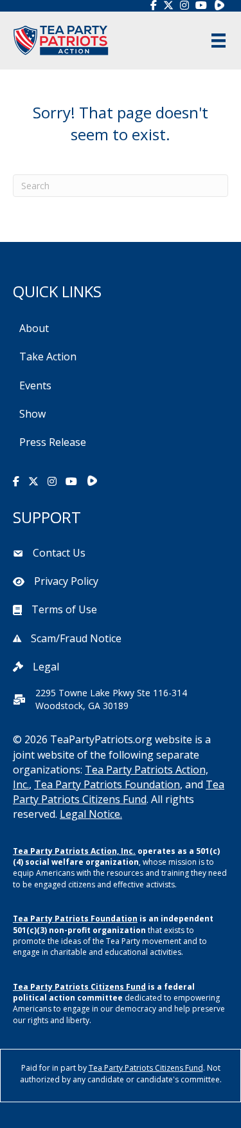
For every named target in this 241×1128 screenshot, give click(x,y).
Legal (46, 667)
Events (35, 385)
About (34, 328)
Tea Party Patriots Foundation (107, 784)
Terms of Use (64, 609)
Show (32, 414)
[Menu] (218, 40)
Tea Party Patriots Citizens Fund (118, 791)
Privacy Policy (66, 581)
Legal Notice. (91, 814)
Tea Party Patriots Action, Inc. (74, 851)
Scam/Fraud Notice (76, 638)
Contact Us (59, 553)
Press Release (52, 442)
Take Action (47, 356)
